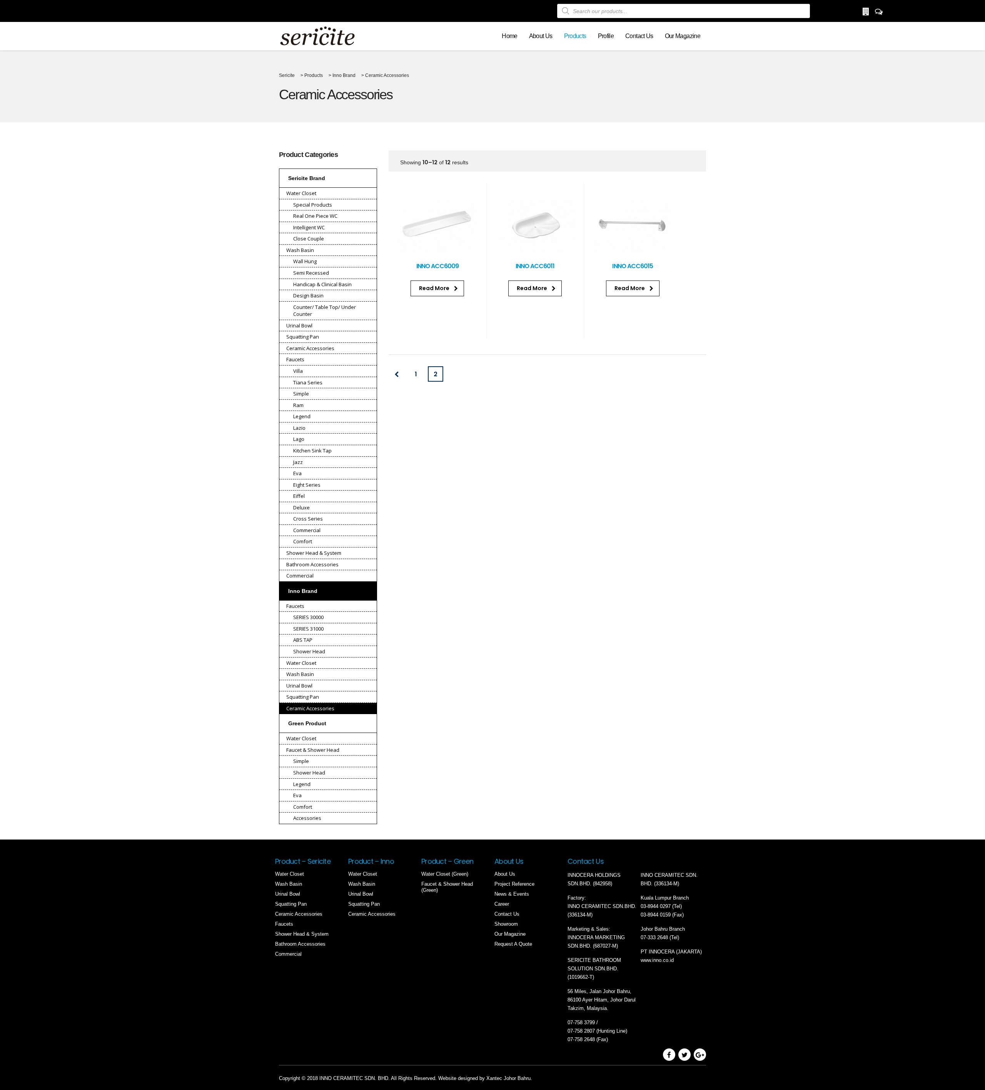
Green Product (307, 723)
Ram (298, 405)
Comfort (302, 541)
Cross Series (308, 518)
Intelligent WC (309, 227)
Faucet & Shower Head (312, 749)
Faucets (295, 359)
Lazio (299, 427)
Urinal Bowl (299, 325)
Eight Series (307, 484)
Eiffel (299, 495)
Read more (434, 288)
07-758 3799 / (583, 1022)
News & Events (511, 894)
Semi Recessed (311, 272)
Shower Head (309, 651)
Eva (297, 473)
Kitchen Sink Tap (312, 450)
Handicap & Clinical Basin (322, 284)
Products (575, 36)
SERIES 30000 (308, 617)
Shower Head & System (313, 552)
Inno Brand (302, 591)
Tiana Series (307, 382)
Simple (301, 393)
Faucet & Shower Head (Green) (447, 887)
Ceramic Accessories (310, 348)
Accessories (307, 818)
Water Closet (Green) (444, 874)
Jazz (298, 462)
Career (501, 904)
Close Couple (308, 238)
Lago (298, 439)
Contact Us (639, 36)
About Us (541, 36)
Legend (302, 416)
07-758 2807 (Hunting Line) (597, 1031)
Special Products (312, 204)
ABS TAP (302, 639)
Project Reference (514, 884)
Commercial (307, 530)
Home (509, 36)
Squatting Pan (302, 336)
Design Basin (308, 295)
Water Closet (301, 193)
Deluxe (301, 507)
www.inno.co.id (657, 960)
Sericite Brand (306, 178)
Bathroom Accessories (312, 564)
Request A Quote (513, 944)
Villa (298, 370)
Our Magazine (682, 36)
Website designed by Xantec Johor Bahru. (485, 1078)
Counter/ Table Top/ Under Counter (324, 311)
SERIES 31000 (308, 628)
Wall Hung (305, 261)
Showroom (506, 924)
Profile (606, 36)
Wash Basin (300, 250)
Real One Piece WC (315, 215)
